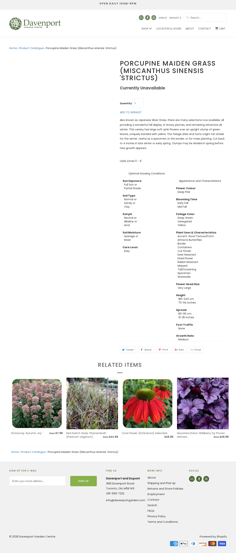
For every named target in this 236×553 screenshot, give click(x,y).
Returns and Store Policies (165, 488)
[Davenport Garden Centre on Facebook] (147, 17)
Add (181, 349)
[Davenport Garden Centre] (35, 21)
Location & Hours (168, 28)
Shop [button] (145, 28)
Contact (204, 28)
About (189, 28)
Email (198, 349)
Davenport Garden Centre (37, 536)
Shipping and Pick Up (162, 483)
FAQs (151, 511)
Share (148, 349)
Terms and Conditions (163, 522)
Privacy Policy (157, 516)
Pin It (165, 349)
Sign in (163, 17)
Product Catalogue (31, 48)
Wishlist (175, 17)
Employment (156, 494)
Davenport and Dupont (123, 478)
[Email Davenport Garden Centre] (141, 17)
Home (13, 48)
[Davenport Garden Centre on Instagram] (153, 17)
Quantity (126, 103)
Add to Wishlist (131, 112)
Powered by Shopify (213, 536)
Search (152, 505)
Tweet (129, 349)
